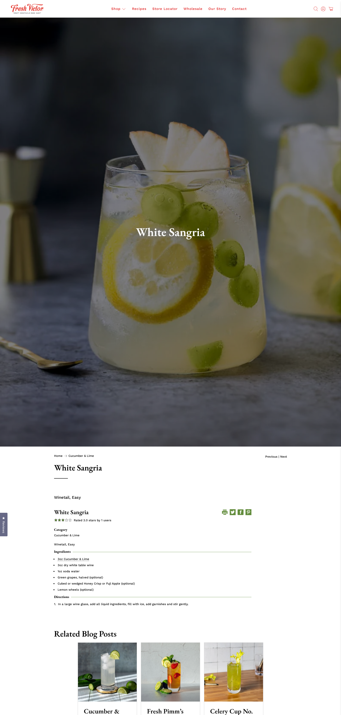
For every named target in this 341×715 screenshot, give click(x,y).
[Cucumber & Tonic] (107, 672)
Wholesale (193, 9)
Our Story (217, 9)
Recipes (139, 9)
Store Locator (165, 9)
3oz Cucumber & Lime (73, 559)
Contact (239, 9)
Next (283, 456)
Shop (116, 9)
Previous (271, 456)
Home (58, 455)
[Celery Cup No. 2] (233, 672)
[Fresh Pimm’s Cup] (170, 672)
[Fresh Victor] (27, 9)
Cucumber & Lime (81, 455)
